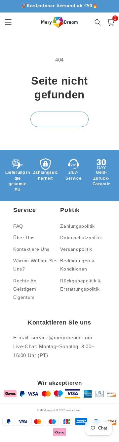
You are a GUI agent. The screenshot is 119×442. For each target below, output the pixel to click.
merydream (74, 410)
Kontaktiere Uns (31, 249)
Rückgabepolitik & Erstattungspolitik (80, 285)
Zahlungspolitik (77, 226)
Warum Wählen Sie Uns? (35, 265)
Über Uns (24, 237)
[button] (110, 22)
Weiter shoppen (59, 119)
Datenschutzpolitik (81, 237)
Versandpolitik (76, 249)
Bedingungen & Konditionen (77, 265)
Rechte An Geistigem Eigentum (24, 289)
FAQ (18, 226)
